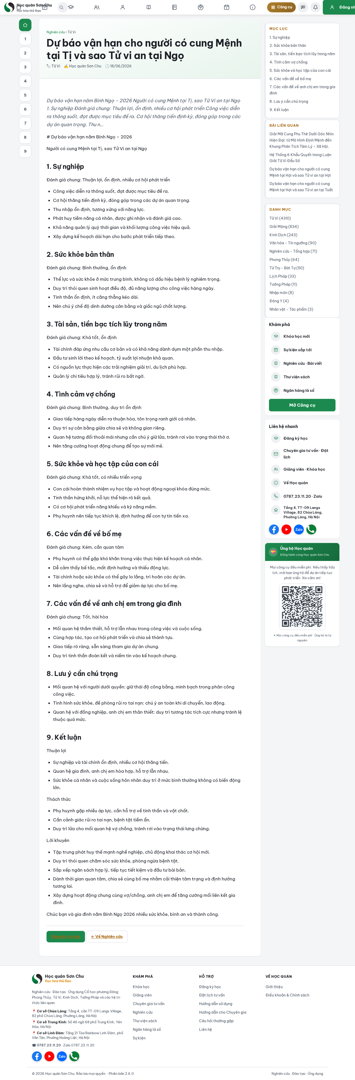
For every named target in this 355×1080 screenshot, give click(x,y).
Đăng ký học (296, 438)
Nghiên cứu (56, 32)
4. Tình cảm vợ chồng (288, 62)
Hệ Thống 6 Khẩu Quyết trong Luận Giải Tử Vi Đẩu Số (300, 157)
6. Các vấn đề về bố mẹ (290, 78)
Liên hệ (205, 1029)
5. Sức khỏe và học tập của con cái (300, 70)
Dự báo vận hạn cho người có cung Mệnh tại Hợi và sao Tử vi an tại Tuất (301, 186)
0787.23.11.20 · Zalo (303, 496)
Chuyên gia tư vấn (149, 1003)
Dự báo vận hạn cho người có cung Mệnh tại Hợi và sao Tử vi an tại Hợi (300, 172)
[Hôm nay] (44, 7)
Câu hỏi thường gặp (216, 1021)
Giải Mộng (284, 226)
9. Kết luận (279, 109)
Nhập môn (281, 292)
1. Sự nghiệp (279, 37)
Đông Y (279, 301)
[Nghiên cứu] (148, 7)
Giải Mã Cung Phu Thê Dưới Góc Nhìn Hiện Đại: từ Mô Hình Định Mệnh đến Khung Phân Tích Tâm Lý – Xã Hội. (301, 140)
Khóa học (141, 987)
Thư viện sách (297, 376)
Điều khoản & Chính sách (287, 995)
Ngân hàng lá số (299, 390)
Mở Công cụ (302, 405)
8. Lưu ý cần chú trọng (288, 101)
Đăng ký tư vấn (65, 936)
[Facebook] (274, 529)
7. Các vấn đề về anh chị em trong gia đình (302, 90)
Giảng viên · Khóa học (304, 469)
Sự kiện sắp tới (298, 349)
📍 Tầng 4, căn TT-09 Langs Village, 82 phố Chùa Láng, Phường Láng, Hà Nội (77, 1013)
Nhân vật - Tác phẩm (291, 309)
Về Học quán (296, 482)
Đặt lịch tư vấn (212, 995)
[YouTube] (286, 529)
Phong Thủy (284, 259)
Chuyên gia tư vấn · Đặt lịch (306, 454)
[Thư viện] (174, 7)
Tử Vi (280, 218)
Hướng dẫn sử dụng (215, 1003)
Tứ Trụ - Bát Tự (286, 268)
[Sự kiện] (226, 7)
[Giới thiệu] (252, 7)
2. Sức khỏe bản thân (287, 45)
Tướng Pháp (283, 284)
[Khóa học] (70, 7)
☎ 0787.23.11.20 (46, 1045)
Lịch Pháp (282, 276)
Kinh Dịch (283, 235)
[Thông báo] (315, 7)
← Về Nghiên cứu (107, 936)
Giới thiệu (274, 987)
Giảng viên (142, 995)
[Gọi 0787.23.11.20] (311, 529)
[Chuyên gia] (96, 7)
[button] (200, 7)
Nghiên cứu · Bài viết (303, 363)
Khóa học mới (297, 336)
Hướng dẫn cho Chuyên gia (222, 1012)
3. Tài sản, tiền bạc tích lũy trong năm (302, 54)
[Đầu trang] (25, 25)
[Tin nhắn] (303, 7)
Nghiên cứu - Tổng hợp (293, 251)
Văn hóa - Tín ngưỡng (292, 243)
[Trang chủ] (18, 7)
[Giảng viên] (122, 7)
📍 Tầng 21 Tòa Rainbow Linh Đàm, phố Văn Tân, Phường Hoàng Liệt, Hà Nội (77, 1035)
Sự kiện (139, 1038)
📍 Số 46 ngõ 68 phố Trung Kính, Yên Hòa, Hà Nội (77, 1024)
